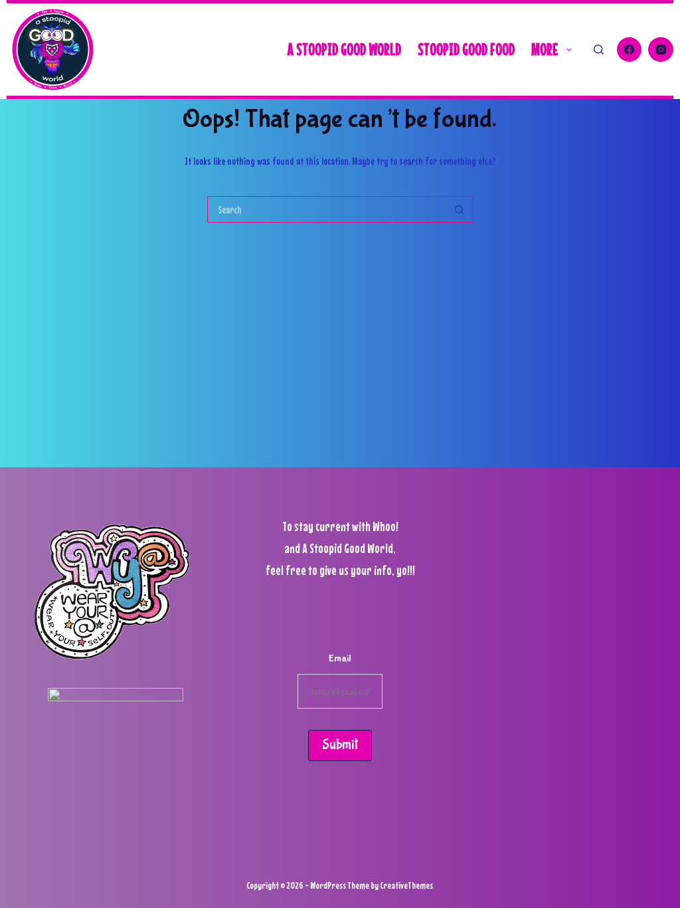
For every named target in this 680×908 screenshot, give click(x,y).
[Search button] (459, 209)
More (544, 49)
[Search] (599, 50)
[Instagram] (660, 49)
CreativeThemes (406, 885)
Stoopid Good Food (466, 49)
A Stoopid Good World (344, 49)
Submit (340, 745)
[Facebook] (629, 49)
